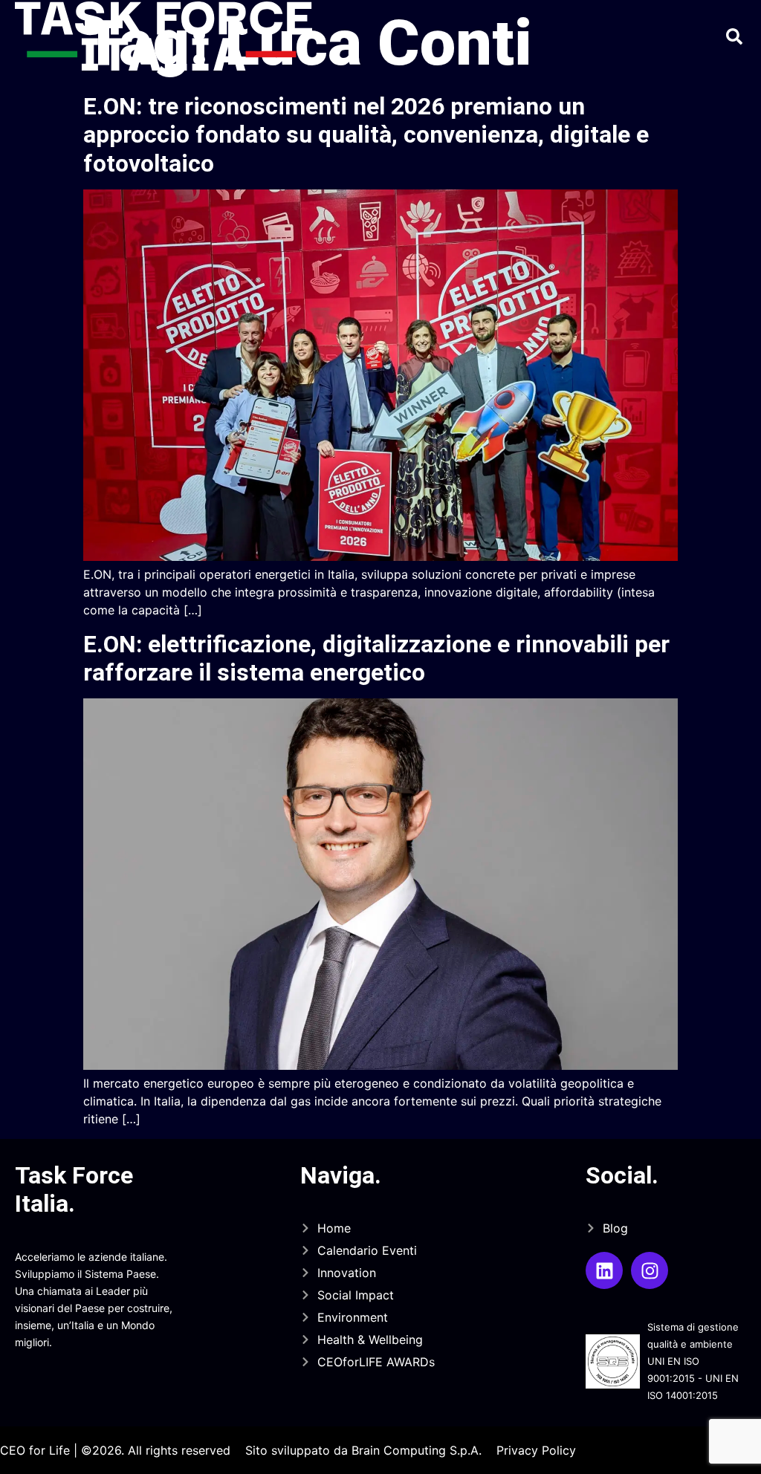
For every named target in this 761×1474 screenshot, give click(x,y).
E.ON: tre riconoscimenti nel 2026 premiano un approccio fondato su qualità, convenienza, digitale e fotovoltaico (366, 135)
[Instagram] (649, 1270)
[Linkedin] (604, 1270)
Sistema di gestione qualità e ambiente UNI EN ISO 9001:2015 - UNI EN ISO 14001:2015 (693, 1361)
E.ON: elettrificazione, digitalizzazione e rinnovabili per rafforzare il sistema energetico (376, 658)
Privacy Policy (536, 1450)
